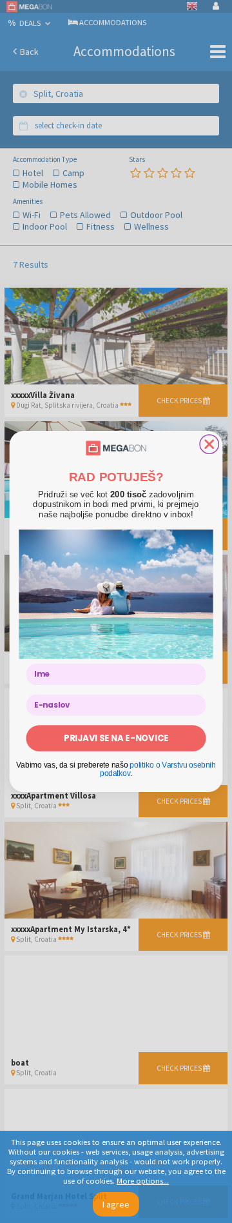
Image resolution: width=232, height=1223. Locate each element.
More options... (143, 1181)
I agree (116, 1204)
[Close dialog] (209, 444)
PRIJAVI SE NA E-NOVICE (116, 738)
